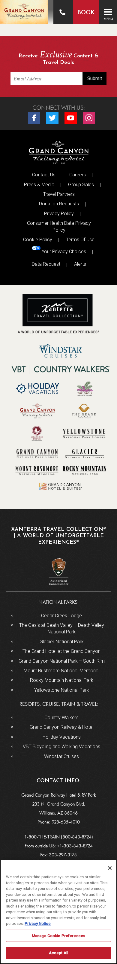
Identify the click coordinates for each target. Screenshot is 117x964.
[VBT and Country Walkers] (60, 369)
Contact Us (44, 175)
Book (85, 13)
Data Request (46, 264)
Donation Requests (59, 204)
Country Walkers (61, 717)
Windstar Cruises (61, 756)
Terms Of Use (80, 239)
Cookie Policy (37, 239)
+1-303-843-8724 (75, 846)
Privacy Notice (38, 923)
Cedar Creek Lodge (61, 615)
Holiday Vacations (62, 737)
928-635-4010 (66, 822)
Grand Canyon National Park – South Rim (62, 661)
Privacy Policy (59, 213)
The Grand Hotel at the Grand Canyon (61, 651)
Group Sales (81, 184)
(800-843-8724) (77, 837)
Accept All (58, 953)
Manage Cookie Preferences (58, 936)
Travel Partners (59, 194)
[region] (58, 912)
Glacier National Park (62, 641)
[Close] (109, 868)
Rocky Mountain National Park (61, 680)
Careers (77, 175)
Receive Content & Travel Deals (58, 58)
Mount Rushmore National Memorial (61, 670)
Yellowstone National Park (61, 690)
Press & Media (39, 184)
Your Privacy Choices (63, 252)
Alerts (80, 264)
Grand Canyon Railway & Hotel (61, 727)
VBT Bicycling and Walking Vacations (61, 746)
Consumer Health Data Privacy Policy (59, 226)
